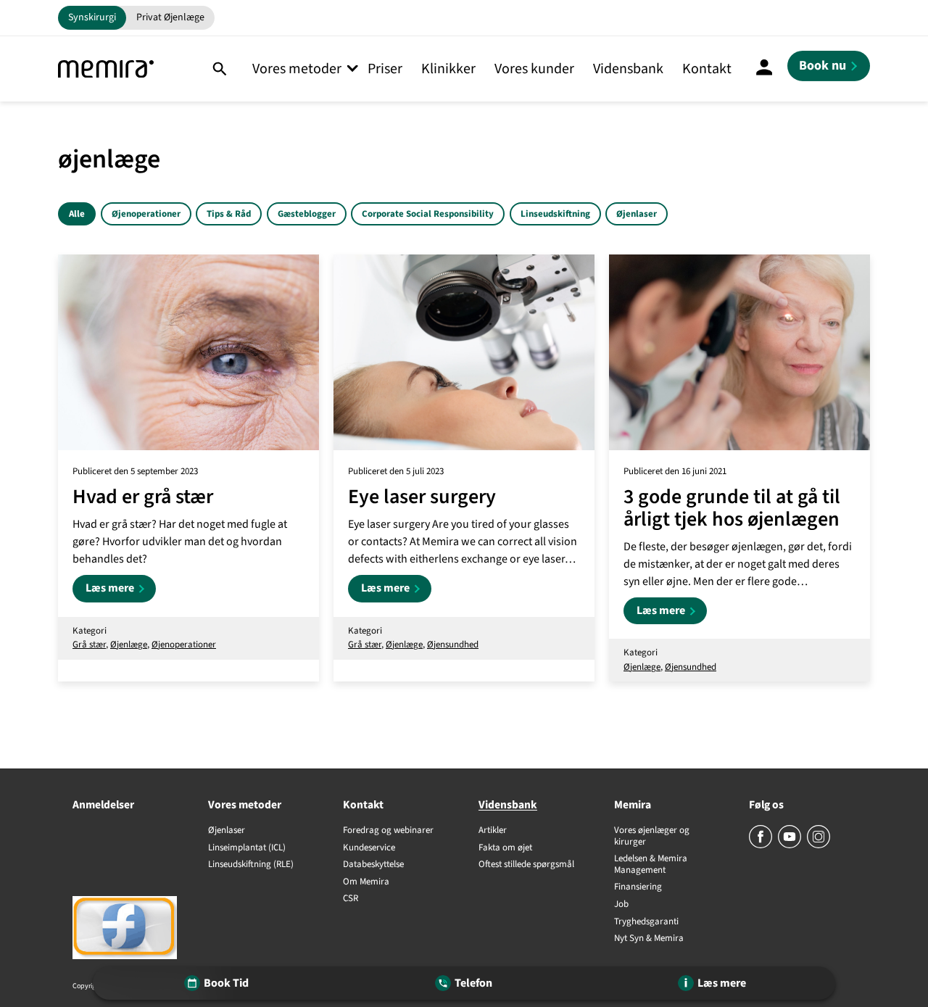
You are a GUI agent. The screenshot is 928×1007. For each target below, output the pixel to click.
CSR (350, 899)
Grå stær (89, 644)
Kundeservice (369, 848)
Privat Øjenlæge (170, 17)
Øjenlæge (128, 644)
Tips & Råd (229, 213)
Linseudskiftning (555, 213)
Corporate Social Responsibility (428, 213)
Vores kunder (534, 69)
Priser (385, 69)
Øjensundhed (452, 644)
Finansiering (638, 887)
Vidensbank (628, 69)
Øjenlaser (636, 213)
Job (621, 905)
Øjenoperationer (146, 213)
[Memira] (106, 69)
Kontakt (707, 69)
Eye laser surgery (422, 497)
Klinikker (448, 69)
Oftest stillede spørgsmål (526, 865)
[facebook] (761, 845)
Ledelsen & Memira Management (650, 864)
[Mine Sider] (764, 69)
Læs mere (121, 590)
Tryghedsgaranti (646, 922)
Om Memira (366, 882)
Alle (77, 213)
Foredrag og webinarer (388, 831)
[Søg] (219, 68)
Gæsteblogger (307, 213)
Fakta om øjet (505, 848)
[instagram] (818, 845)
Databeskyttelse (373, 865)
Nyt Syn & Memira (649, 939)
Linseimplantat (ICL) (247, 848)
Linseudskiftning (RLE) (251, 865)
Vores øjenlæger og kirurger (651, 836)
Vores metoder (296, 69)
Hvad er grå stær (142, 497)
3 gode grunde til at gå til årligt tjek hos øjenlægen (732, 508)
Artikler (492, 831)
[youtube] (790, 845)
